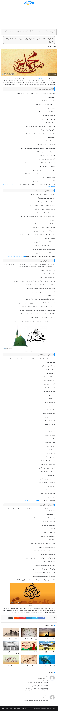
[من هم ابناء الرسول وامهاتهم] (11, 659)
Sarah (55, 46)
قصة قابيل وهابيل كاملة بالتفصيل (30, 651)
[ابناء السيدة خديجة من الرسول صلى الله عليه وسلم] (11, 645)
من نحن (26, 708)
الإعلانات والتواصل (4, 708)
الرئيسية (51, 31)
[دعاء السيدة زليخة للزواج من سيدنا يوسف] (29, 632)
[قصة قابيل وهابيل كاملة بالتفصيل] (29, 645)
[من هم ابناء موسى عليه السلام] (47, 632)
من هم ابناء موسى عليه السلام (48, 638)
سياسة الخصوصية (20, 708)
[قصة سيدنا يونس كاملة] (47, 659)
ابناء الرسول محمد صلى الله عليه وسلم (17, 256)
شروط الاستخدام (12, 708)
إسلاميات (45, 31)
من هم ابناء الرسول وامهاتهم (13, 665)
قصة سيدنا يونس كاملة (50, 665)
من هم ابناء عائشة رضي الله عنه (12, 638)
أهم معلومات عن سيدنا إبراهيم (30, 665)
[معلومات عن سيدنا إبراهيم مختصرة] (47, 645)
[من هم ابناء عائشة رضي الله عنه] (11, 632)
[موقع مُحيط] (29, 3)
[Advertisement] (29, 17)
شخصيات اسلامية (38, 31)
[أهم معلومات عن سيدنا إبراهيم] (29, 659)
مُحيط (40, 78)
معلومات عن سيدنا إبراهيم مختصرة (47, 651)
